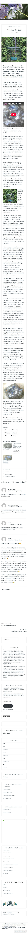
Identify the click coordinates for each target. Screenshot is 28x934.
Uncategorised (14, 26)
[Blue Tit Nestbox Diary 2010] (7, 457)
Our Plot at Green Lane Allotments (10, 864)
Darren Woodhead (7, 809)
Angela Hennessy (7, 812)
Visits (4, 764)
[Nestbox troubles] (7, 445)
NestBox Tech (6, 792)
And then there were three (19, 630)
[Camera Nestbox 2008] (18, 448)
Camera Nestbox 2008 (10, 476)
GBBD (4, 746)
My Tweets (5, 777)
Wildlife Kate (5, 798)
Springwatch (6, 271)
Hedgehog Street (7, 789)
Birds (4, 743)
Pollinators (5, 755)
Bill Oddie (5, 252)
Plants (4, 752)
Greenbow (5, 887)
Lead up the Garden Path (8, 859)
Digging (4, 884)
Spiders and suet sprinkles (8, 624)
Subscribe (8, 706)
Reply (20, 491)
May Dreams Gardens (7, 893)
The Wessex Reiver (7, 795)
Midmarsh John (6, 861)
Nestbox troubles (7, 448)
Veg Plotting (5, 873)
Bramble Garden (6, 850)
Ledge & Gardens (6, 890)
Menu (14, 1)
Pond (4, 758)
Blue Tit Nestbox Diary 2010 (7, 461)
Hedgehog (5, 749)
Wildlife (4, 767)
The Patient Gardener (7, 870)
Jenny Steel (14, 254)
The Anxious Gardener (8, 867)
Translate (13, 914)
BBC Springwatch (6, 786)
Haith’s (12, 234)
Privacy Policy (4, 928)
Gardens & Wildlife (7, 853)
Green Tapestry (6, 856)
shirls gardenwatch (14, 9)
